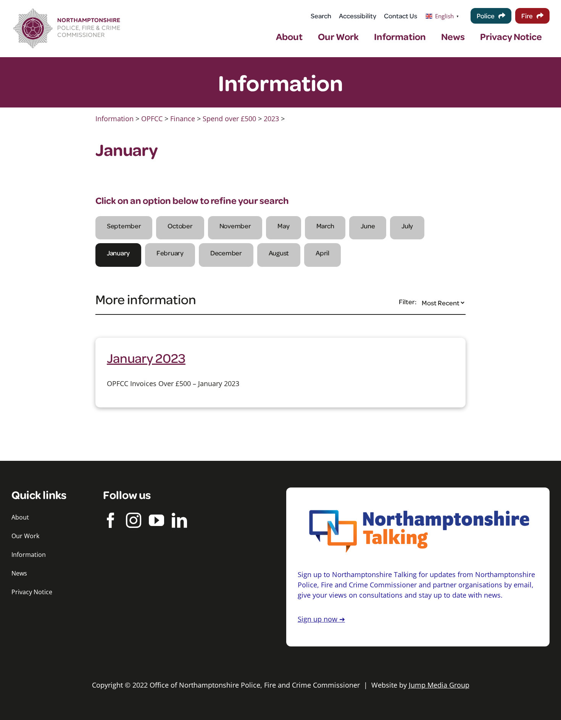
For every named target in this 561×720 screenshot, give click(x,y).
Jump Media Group (439, 685)
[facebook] (110, 520)
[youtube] (156, 520)
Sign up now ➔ (321, 619)
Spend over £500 (229, 118)
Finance (182, 118)
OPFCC (152, 118)
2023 (271, 118)
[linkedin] (179, 520)
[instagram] (133, 520)
